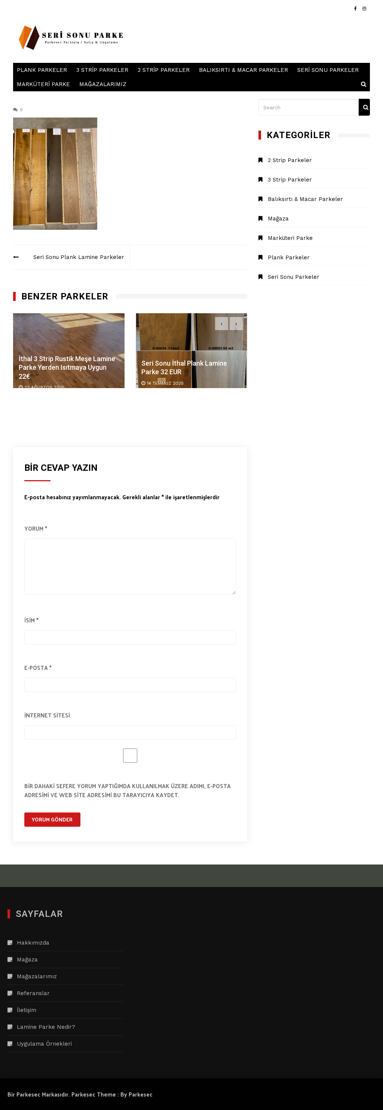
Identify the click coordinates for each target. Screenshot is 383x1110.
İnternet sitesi (47, 715)
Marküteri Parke (43, 84)
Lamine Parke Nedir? (46, 1027)
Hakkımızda (33, 942)
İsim (31, 620)
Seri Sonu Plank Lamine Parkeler (78, 257)
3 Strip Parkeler (102, 70)
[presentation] (221, 323)
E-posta (38, 667)
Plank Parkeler (42, 70)
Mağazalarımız (102, 84)
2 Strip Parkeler (164, 70)
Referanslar (33, 993)
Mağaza (278, 218)
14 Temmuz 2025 (58, 383)
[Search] (364, 107)
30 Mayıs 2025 (178, 383)
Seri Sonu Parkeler (328, 70)
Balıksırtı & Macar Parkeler (243, 70)
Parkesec (141, 1094)
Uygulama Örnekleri (44, 1043)
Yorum (35, 528)
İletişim (26, 1010)
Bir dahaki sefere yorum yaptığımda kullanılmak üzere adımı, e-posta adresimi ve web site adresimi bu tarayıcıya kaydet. (127, 790)
